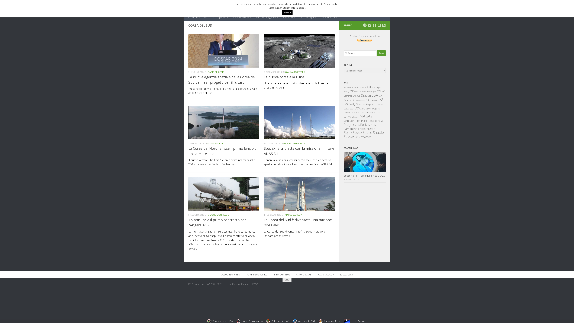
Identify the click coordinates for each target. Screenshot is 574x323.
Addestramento (351, 87)
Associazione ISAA (231, 274)
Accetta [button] (287, 12)
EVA (380, 96)
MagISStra (348, 117)
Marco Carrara (293, 214)
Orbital (348, 121)
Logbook (355, 112)
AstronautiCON (326, 274)
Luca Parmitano (367, 112)
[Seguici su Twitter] (369, 25)
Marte (356, 117)
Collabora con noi (330, 17)
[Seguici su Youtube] (379, 25)
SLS (376, 129)
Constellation (361, 91)
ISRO (375, 100)
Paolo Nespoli (369, 120)
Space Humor (289, 17)
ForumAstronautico (257, 274)
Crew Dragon (371, 91)
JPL (363, 108)
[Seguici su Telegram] (365, 25)
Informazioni (298, 7)
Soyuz (357, 132)
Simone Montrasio (218, 214)
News (373, 117)
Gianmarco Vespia (295, 72)
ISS (381, 99)
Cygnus (356, 95)
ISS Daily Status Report (359, 104)
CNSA (352, 91)
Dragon (366, 95)
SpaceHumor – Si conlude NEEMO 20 (364, 175)
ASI (369, 87)
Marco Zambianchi (294, 143)
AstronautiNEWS (282, 274)
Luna (377, 112)
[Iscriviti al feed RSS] (384, 25)
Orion (357, 121)
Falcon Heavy (360, 100)
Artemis (363, 87)
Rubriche (193, 17)
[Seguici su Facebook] (374, 25)
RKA (358, 125)
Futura (369, 100)
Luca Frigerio (215, 143)
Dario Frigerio (216, 72)
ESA (374, 95)
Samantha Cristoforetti (359, 129)
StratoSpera (346, 274)
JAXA (358, 108)
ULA (356, 137)
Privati (380, 121)
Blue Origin (376, 87)
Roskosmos (368, 124)
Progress (350, 124)
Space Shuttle (373, 132)
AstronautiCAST (304, 274)
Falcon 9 (349, 100)
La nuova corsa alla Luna (284, 77)
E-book (208, 17)
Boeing (346, 91)
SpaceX (349, 136)
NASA (365, 116)
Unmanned (365, 136)
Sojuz (348, 132)
